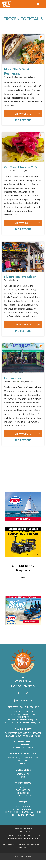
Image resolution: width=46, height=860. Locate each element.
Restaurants (23, 774)
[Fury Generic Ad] (23, 506)
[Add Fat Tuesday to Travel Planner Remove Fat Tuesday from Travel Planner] (41, 346)
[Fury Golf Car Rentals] (23, 610)
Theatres (23, 763)
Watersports (23, 790)
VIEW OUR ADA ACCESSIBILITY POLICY (23, 838)
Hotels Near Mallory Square (23, 719)
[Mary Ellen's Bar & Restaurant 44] (23, 49)
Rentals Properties (23, 747)
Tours (23, 787)
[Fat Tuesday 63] (23, 358)
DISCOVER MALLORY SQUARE (23, 707)
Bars (23, 776)
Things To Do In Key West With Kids (23, 812)
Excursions (23, 792)
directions (24, 120)
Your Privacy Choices (23, 856)
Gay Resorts (23, 744)
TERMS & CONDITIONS (23, 828)
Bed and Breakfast (23, 741)
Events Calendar (23, 806)
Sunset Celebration (23, 711)
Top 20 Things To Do (23, 809)
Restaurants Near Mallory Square (23, 722)
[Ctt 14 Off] (23, 542)
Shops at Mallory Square (23, 714)
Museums (23, 760)
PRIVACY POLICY (23, 832)
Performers (23, 717)
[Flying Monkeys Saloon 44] (23, 257)
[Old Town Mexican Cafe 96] (23, 147)
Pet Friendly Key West (23, 814)
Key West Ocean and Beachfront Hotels (23, 737)
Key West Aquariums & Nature (23, 757)
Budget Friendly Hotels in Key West (23, 733)
